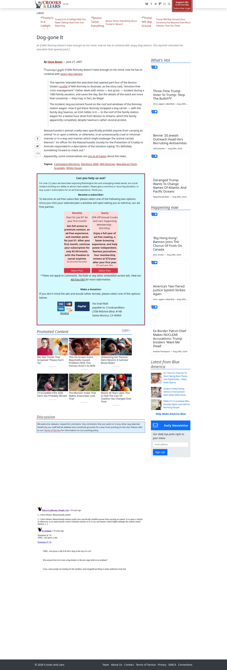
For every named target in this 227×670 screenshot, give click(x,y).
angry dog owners (71, 74)
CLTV (66, 4)
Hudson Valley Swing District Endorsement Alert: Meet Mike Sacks (174, 391)
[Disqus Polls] (91, 469)
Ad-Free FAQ (78, 279)
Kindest (64, 313)
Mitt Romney (107, 164)
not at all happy (97, 156)
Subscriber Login (182, 8)
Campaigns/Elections (67, 164)
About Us (116, 664)
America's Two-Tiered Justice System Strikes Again (169, 290)
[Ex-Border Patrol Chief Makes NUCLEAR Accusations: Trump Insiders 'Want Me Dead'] (170, 316)
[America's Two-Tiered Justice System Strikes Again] (170, 271)
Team (105, 664)
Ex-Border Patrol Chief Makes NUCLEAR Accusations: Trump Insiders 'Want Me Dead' (169, 338)
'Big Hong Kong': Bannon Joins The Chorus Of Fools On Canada (167, 243)
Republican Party (126, 164)
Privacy (162, 664)
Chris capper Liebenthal (163, 104)
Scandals (59, 168)
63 (153, 111)
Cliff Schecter (159, 148)
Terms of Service (52, 430)
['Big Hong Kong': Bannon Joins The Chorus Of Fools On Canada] (170, 223)
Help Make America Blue (171, 414)
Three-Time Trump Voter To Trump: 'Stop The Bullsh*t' (169, 95)
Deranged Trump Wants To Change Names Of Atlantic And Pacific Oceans (169, 185)
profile (63, 86)
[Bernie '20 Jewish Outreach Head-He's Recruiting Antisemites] (170, 121)
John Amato (158, 254)
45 (153, 307)
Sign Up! (160, 452)
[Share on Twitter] (37, 146)
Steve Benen (54, 62)
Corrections (185, 664)
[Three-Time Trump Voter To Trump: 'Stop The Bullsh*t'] (170, 76)
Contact (129, 664)
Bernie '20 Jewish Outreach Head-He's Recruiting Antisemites (170, 139)
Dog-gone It (50, 37)
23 (153, 262)
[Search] (169, 4)
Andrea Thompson (161, 351)
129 (37, 153)
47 (153, 156)
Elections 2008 (89, 164)
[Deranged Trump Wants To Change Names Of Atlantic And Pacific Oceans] (170, 165)
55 (153, 67)
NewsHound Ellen (161, 196)
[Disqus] (91, 539)
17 (153, 214)
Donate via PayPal (82, 306)
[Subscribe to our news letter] (164, 4)
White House (74, 168)
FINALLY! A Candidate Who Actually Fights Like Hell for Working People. (176, 404)
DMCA (172, 664)
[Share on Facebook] (37, 138)
